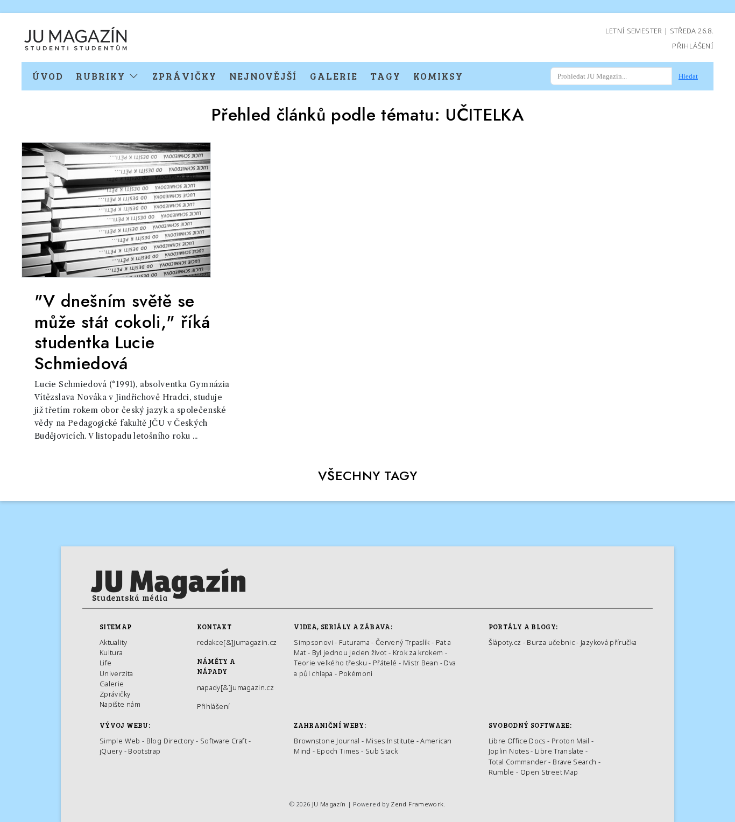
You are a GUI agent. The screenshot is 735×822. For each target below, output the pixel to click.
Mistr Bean (421, 663)
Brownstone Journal (326, 741)
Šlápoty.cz (505, 642)
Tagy (385, 75)
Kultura (111, 652)
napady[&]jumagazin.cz (235, 687)
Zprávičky (184, 75)
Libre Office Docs (517, 741)
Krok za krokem (418, 652)
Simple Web (120, 741)
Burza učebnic (551, 642)
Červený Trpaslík (403, 642)
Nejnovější (263, 75)
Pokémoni (356, 673)
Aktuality (113, 642)
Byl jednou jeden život (349, 652)
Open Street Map (549, 772)
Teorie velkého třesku (330, 663)
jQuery (111, 751)
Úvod (47, 75)
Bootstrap (144, 751)
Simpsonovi (313, 642)
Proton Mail (571, 741)
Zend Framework (417, 804)
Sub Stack (381, 751)
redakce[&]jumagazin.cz (237, 642)
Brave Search (575, 762)
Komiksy (438, 75)
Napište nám (120, 704)
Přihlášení (692, 46)
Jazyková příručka (609, 642)
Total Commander (518, 762)
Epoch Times (338, 751)
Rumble (501, 772)
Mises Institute (390, 741)
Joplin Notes (509, 751)
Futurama (354, 642)
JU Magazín (329, 804)
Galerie (334, 75)
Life (105, 663)
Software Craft (223, 741)
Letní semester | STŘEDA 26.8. (659, 31)
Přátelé (385, 663)
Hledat (688, 76)
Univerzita (116, 673)
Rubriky (102, 75)
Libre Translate (559, 751)
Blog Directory (170, 741)
